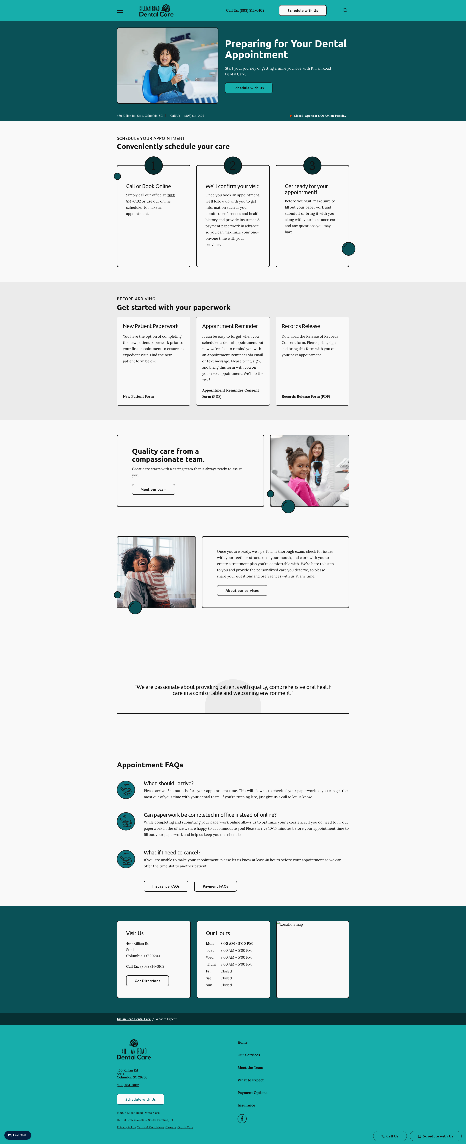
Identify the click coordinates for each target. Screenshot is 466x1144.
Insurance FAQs (166, 886)
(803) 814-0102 (194, 115)
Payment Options (253, 1092)
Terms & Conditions (150, 1127)
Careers (170, 1127)
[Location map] (313, 959)
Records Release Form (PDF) (306, 396)
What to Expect (251, 1080)
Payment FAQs (215, 886)
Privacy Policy (126, 1127)
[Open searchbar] (345, 10)
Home (243, 1042)
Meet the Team (250, 1067)
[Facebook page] (242, 1118)
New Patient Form (138, 396)
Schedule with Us (303, 10)
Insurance (246, 1105)
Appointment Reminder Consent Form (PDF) (230, 393)
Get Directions (147, 980)
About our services (242, 590)
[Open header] (121, 10)
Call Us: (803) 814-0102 (245, 10)
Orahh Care (185, 1127)
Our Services (249, 1055)
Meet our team (154, 489)
